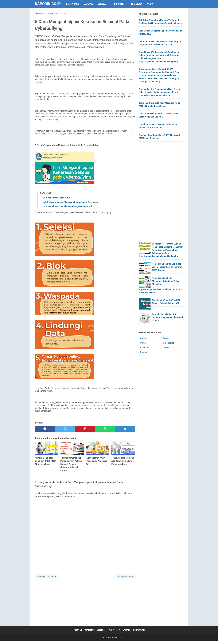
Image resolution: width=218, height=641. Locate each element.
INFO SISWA (136, 4)
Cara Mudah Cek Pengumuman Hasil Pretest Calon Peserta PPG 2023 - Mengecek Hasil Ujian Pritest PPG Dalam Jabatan (159, 92)
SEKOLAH (102, 4)
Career (143, 343)
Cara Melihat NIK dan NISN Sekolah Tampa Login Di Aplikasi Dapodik (167, 317)
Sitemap (126, 630)
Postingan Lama (125, 576)
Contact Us (89, 630)
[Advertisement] (85, 601)
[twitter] (65, 429)
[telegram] (125, 429)
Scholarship (168, 343)
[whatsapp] (105, 429)
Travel (166, 347)
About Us (78, 630)
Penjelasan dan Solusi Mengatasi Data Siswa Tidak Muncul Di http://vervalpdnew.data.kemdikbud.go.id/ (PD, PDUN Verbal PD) (160, 285)
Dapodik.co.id (48, 4)
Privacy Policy (114, 630)
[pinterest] (85, 429)
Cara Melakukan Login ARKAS (57, 198)
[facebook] (45, 429)
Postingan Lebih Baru (47, 576)
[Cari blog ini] (181, 4)
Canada (144, 338)
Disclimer (101, 630)
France (166, 338)
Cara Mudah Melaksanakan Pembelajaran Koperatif (67, 206)
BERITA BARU (72, 4)
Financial (144, 347)
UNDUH (150, 4)
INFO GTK (119, 4)
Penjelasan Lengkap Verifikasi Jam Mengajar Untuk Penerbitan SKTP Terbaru (167, 267)
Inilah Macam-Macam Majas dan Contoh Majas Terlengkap (70, 202)
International (139, 630)
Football (144, 352)
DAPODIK (88, 4)
